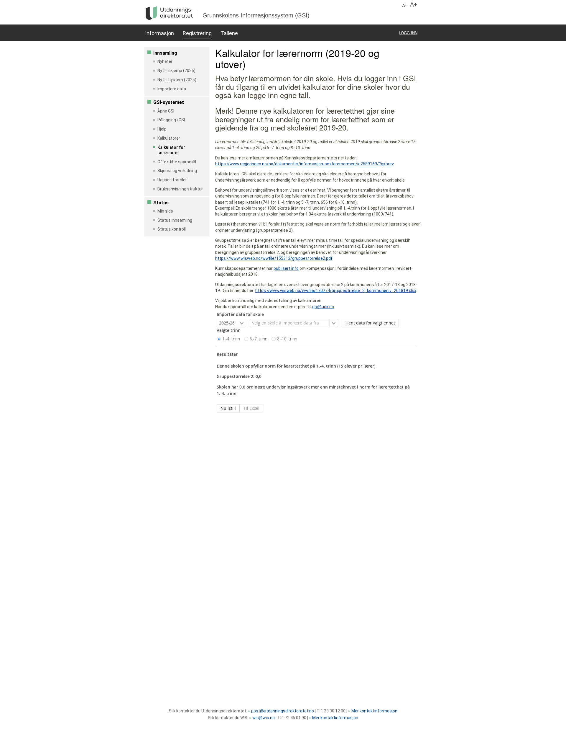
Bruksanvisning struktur (180, 189)
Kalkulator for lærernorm (171, 150)
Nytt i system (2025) (176, 79)
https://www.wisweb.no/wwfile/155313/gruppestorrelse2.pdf (274, 258)
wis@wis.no (263, 717)
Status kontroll (171, 229)
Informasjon (159, 33)
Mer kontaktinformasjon (374, 711)
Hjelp (162, 129)
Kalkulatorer (168, 138)
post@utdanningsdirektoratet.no (282, 711)
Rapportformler (172, 179)
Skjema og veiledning (177, 170)
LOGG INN (408, 33)
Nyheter (164, 61)
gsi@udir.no (323, 306)
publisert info (286, 268)
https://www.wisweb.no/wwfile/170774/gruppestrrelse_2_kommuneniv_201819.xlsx (335, 290)
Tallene (229, 33)
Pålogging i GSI (171, 120)
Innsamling (165, 53)
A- (404, 5)
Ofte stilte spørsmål (176, 161)
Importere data (171, 89)
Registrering (197, 33)
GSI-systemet (168, 102)
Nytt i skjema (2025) (176, 70)
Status (161, 202)
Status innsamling (174, 220)
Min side (165, 211)
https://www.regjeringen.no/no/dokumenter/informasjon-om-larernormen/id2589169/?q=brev (304, 163)
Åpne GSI (165, 111)
